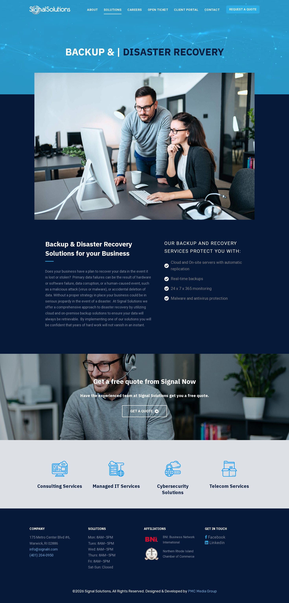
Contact (212, 10)
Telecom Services (229, 486)
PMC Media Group (202, 591)
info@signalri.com (43, 549)
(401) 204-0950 (41, 555)
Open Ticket (158, 10)
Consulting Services (59, 486)
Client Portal (186, 10)
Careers (134, 10)
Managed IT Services (116, 486)
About (92, 10)
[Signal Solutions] (49, 10)
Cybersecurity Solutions (173, 489)
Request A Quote (243, 9)
